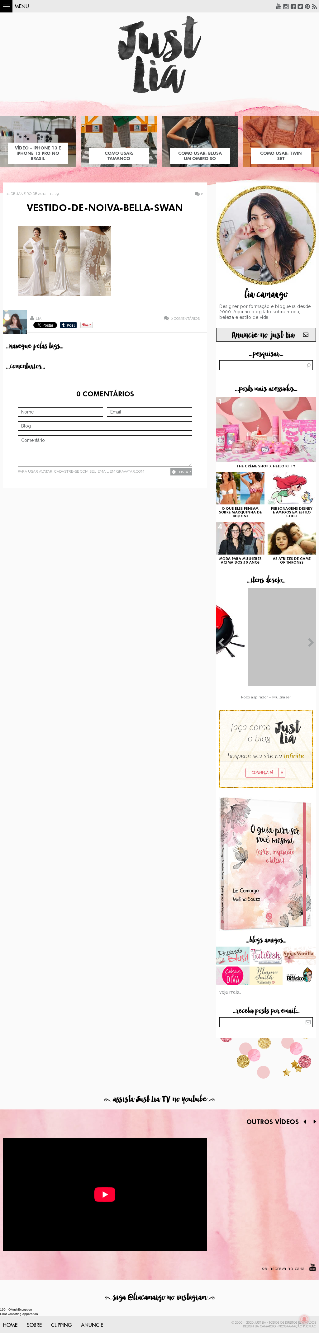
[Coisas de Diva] (233, 976)
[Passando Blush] (233, 957)
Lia (38, 318)
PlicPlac (309, 1326)
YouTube (279, 6)
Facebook (293, 6)
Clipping (61, 1325)
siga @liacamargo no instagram (160, 1297)
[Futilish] (266, 957)
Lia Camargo (265, 1326)
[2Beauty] (266, 976)
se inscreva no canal (284, 1268)
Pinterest (307, 6)
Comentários (185, 318)
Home (10, 1325)
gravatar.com (130, 471)
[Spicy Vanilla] (299, 957)
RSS (314, 6)
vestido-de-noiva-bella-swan (105, 208)
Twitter (300, 6)
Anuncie (92, 1325)
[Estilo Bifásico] (299, 976)
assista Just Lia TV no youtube (159, 1099)
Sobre (34, 1325)
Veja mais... (230, 992)
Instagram (286, 6)
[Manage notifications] (304, 1319)
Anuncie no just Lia (263, 335)
